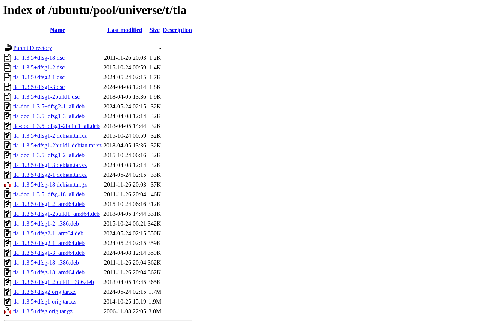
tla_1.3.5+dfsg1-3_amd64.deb (49, 253)
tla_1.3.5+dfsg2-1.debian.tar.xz (50, 175)
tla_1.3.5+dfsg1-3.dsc (39, 87)
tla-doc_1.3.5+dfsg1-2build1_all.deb (56, 126)
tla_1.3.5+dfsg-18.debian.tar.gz (50, 184)
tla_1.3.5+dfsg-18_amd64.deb (49, 272)
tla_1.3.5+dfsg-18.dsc (39, 57)
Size (155, 30)
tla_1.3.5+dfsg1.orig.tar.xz (44, 301)
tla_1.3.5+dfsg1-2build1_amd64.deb (56, 214)
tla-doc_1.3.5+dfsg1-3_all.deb (49, 116)
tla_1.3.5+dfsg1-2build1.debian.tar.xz (57, 145)
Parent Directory (32, 48)
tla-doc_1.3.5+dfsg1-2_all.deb (49, 155)
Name (57, 30)
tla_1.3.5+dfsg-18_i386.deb (46, 262)
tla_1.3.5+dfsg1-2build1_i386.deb (53, 282)
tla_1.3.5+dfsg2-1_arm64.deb (48, 233)
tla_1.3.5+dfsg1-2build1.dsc (46, 96)
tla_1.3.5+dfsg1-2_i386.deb (46, 223)
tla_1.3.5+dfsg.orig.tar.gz (43, 311)
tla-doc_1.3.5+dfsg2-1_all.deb (49, 106)
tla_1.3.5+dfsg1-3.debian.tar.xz (50, 165)
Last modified (124, 30)
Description (177, 30)
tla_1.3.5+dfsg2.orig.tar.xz (44, 292)
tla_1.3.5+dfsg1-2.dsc (39, 67)
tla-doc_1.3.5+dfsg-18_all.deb (49, 194)
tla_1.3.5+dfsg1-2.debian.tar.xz (50, 135)
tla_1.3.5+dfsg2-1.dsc (39, 77)
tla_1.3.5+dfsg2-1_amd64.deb (49, 243)
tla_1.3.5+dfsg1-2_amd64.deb (49, 204)
